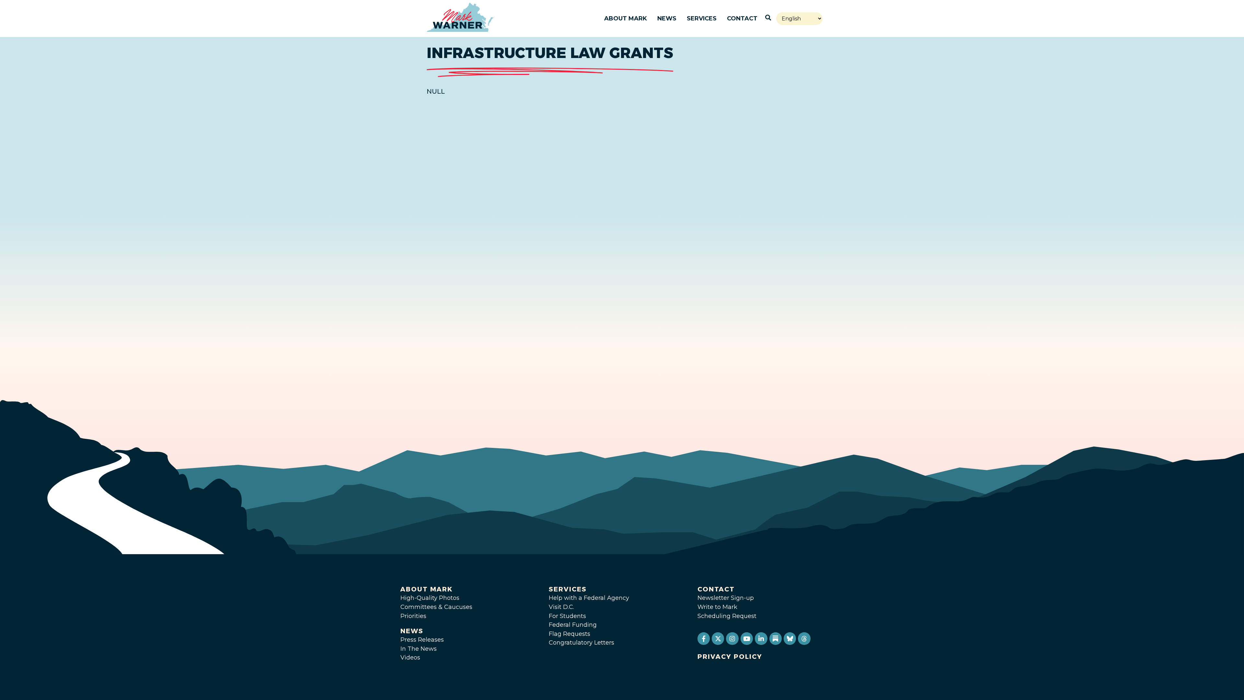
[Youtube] (747, 638)
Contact (742, 18)
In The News (418, 648)
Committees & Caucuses (436, 607)
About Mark (625, 18)
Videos (410, 657)
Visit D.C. (561, 607)
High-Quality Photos (429, 597)
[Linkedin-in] (761, 638)
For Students (567, 616)
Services (702, 18)
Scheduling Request (726, 616)
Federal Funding (573, 624)
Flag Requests (569, 633)
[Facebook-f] (703, 638)
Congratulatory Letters (581, 642)
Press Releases (422, 639)
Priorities (413, 616)
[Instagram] (732, 638)
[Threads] (804, 638)
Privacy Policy (729, 656)
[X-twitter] (718, 638)
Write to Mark (717, 607)
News (666, 18)
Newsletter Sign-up (725, 597)
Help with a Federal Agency (589, 597)
